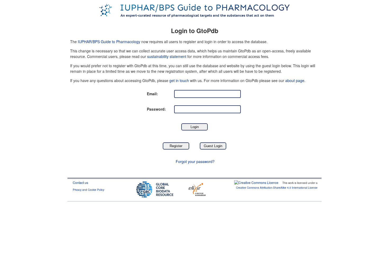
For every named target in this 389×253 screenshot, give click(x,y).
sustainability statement (166, 56)
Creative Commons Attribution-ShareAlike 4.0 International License (277, 187)
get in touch (179, 80)
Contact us (80, 182)
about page (294, 80)
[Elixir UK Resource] (197, 189)
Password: (156, 109)
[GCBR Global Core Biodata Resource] (154, 189)
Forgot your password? (195, 161)
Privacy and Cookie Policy (88, 190)
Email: (152, 93)
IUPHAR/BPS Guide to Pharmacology (109, 41)
